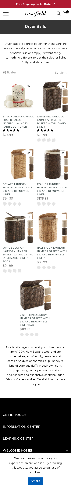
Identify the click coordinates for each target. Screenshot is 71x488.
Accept (35, 481)
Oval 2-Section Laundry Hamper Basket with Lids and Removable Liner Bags (18, 254)
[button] (11, 130)
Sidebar (11, 72)
